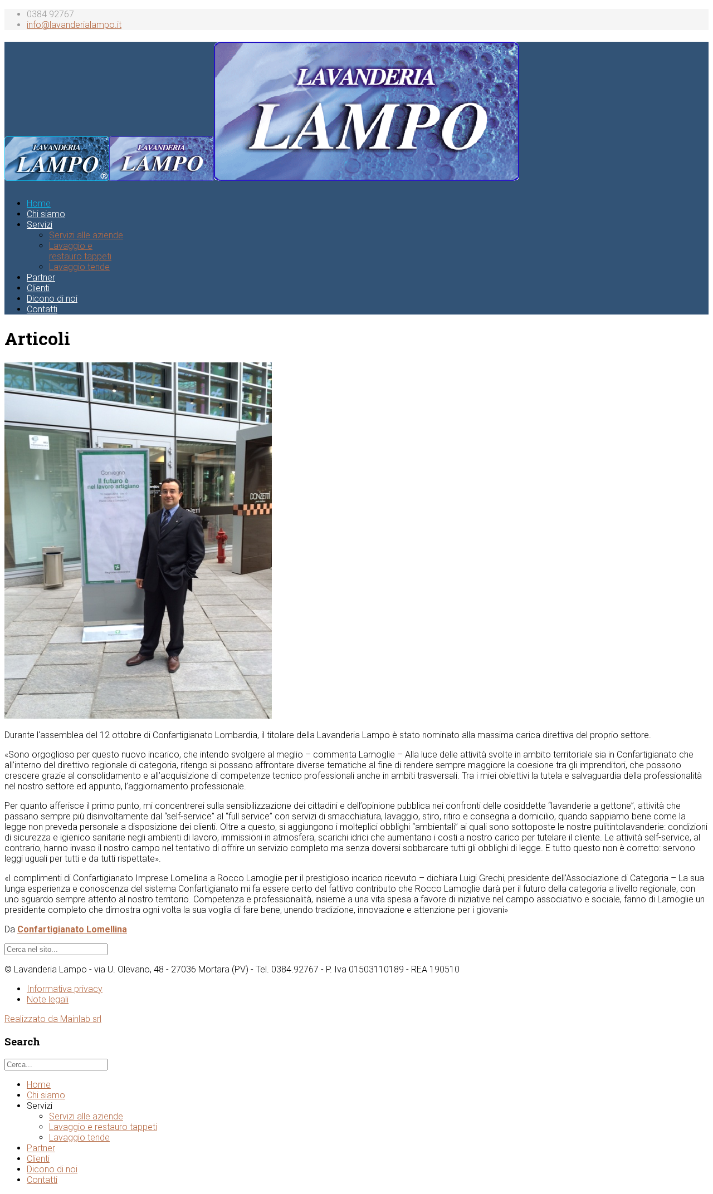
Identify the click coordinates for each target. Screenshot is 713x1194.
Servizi (39, 224)
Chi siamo (46, 214)
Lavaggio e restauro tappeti (80, 251)
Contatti (42, 309)
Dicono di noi (52, 298)
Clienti (38, 288)
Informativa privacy (64, 989)
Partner (41, 277)
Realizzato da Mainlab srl (52, 1019)
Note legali (48, 999)
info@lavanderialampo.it (74, 24)
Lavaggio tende (79, 267)
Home (39, 203)
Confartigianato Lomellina (72, 929)
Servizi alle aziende (86, 235)
